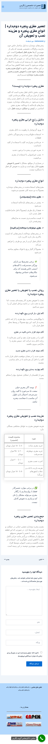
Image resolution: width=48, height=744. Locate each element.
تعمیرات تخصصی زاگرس (30, 5)
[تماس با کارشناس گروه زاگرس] (41, 738)
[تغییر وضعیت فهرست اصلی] (3, 7)
